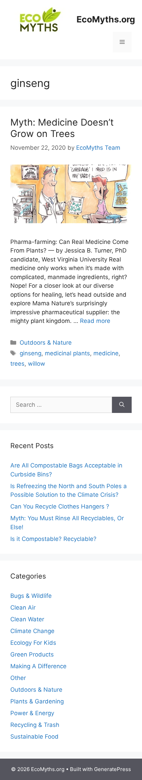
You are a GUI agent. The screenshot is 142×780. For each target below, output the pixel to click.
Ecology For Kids (33, 642)
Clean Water (27, 619)
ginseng (30, 353)
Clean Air (23, 607)
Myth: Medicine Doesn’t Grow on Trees (62, 128)
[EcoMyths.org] (40, 19)
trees (17, 363)
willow (36, 363)
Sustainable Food (34, 736)
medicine (106, 353)
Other (18, 677)
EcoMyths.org (106, 19)
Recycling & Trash (34, 724)
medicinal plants (67, 353)
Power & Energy (32, 713)
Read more (95, 320)
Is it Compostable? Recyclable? (53, 538)
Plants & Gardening (37, 701)
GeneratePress (112, 769)
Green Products (32, 654)
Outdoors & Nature (46, 342)
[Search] (122, 405)
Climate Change (32, 631)
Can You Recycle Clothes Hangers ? (59, 506)
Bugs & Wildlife (31, 595)
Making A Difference (38, 666)
